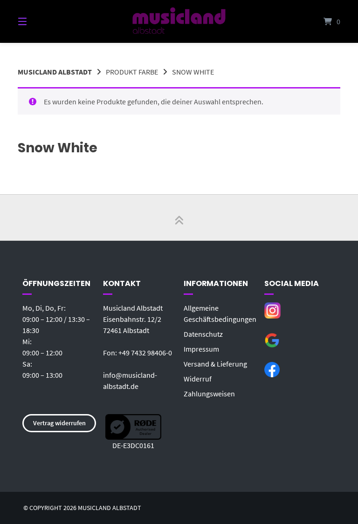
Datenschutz (203, 334)
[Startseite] (179, 21)
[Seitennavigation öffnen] (39, 21)
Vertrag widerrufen (59, 423)
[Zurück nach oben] (179, 217)
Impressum (201, 349)
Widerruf (198, 378)
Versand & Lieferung (215, 363)
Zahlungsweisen (209, 393)
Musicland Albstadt (55, 71)
